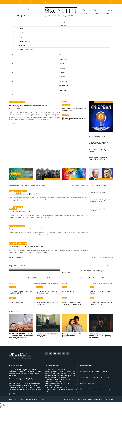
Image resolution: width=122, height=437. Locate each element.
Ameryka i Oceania (24, 41)
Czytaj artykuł (12, 123)
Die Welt (61, 381)
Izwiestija (47, 373)
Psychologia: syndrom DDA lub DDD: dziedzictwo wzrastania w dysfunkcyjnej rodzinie (21, 336)
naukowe (109, 283)
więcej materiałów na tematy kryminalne (102, 257)
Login (110, 2)
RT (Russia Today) (70, 371)
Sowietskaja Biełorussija (68, 373)
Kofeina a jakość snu (16, 303)
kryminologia (22, 371)
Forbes (61, 371)
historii (108, 266)
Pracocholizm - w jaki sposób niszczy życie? (47, 335)
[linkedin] (24, 15)
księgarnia (46, 2)
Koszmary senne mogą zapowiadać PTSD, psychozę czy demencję (100, 336)
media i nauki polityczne (26, 49)
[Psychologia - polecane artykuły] (74, 174)
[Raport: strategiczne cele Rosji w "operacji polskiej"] (48, 174)
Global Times (48, 385)
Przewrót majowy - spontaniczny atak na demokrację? (84, 271)
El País (56, 381)
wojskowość (62, 59)
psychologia (62, 81)
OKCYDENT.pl (40, 399)
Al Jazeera (57, 385)
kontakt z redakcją (68, 399)
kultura (63, 90)
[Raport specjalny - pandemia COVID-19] (21, 174)
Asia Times (67, 383)
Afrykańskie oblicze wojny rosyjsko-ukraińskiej (24, 194)
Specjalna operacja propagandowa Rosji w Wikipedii (26, 246)
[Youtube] (18, 15)
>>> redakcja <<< (36, 389)
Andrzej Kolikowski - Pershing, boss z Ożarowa (100, 150)
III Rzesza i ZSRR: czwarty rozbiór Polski (40, 278)
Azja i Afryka (22, 45)
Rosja (20, 37)
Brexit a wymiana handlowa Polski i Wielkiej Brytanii (74, 109)
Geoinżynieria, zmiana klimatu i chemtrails (99, 209)
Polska (21, 28)
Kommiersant (55, 373)
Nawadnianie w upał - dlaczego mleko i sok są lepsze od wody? (46, 292)
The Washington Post (50, 371)
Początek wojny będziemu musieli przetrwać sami (28, 105)
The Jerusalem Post (50, 376)
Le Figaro (68, 376)
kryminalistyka (32, 371)
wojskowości (102, 266)
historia (63, 63)
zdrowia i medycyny (53, 283)
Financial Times (60, 370)
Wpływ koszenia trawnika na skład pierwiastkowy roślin (101, 303)
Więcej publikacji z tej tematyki (78, 185)
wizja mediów (29, 2)
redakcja (20, 2)
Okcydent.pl (12, 2)
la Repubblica (48, 381)
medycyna (62, 77)
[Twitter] (14, 15)
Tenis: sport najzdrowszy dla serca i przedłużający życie (100, 200)
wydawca (37, 2)
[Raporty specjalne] (101, 174)
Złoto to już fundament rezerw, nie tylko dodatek (74, 119)
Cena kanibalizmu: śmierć (97, 192)
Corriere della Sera (65, 380)
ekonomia (62, 55)
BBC (74, 376)
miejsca (62, 68)
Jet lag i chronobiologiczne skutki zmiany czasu (47, 303)
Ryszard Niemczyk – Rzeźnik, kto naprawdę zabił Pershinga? (98, 142)
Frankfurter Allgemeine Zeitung (53, 383)
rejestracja (97, 399)
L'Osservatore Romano (51, 380)
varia (63, 95)
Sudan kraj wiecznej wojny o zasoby (21, 211)
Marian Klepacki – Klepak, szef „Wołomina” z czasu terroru (98, 158)
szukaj (90, 399)
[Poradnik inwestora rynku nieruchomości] (101, 116)
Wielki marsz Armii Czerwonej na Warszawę (94, 278)
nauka (63, 72)
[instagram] (21, 15)
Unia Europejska (23, 33)
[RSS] (28, 15)
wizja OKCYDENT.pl (80, 399)
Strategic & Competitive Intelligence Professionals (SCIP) (60, 389)
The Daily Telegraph (50, 377)
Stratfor (46, 391)
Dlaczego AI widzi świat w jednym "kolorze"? (72, 335)
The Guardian (62, 377)
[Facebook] (11, 15)
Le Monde (61, 376)
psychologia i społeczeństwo (24, 373)
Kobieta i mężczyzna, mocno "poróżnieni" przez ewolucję (71, 303)
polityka (63, 25)
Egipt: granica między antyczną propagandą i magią (28, 267)
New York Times (49, 370)
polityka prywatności (107, 399)
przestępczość (63, 86)
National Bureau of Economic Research (55, 387)
